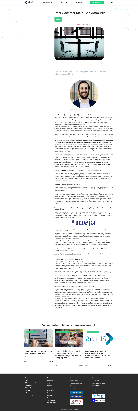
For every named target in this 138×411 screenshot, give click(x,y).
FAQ (26, 392)
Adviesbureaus (74, 380)
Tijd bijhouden (51, 400)
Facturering (50, 385)
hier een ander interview (63, 312)
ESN (71, 385)
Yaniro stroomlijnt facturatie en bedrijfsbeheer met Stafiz (38, 352)
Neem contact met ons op (32, 378)
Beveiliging (28, 387)
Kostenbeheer (51, 393)
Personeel (50, 380)
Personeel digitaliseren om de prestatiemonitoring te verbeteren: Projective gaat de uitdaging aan (68, 354)
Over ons (27, 390)
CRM (48, 383)
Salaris (94, 390)
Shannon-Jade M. (57, 62)
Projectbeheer (51, 390)
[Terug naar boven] (134, 403)
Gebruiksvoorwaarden (31, 382)
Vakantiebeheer (51, 388)
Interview (58, 19)
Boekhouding (95, 385)
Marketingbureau (74, 388)
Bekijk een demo (97, 2)
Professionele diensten (76, 383)
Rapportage (50, 397)
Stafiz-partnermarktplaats (98, 383)
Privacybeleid (28, 385)
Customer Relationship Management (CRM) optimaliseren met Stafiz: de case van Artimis (97, 354)
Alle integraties (96, 380)
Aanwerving (50, 395)
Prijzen (27, 380)
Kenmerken (50, 378)
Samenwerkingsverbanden (32, 395)
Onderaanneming (51, 402)
